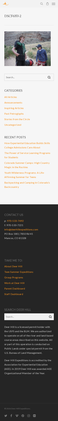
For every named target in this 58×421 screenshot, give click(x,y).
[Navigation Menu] (53, 3)
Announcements (13, 102)
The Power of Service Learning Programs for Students (27, 155)
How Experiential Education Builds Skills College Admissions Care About (27, 145)
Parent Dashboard (14, 288)
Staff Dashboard (13, 294)
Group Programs (13, 277)
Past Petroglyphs (14, 113)
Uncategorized (12, 124)
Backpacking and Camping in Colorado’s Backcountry (27, 184)
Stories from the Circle (17, 119)
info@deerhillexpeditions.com (21, 229)
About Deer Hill (13, 266)
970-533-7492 (15, 220)
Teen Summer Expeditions (18, 271)
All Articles (10, 96)
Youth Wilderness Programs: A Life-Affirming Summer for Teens (24, 174)
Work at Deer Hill (14, 282)
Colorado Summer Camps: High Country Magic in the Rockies (27, 165)
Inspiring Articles (14, 108)
